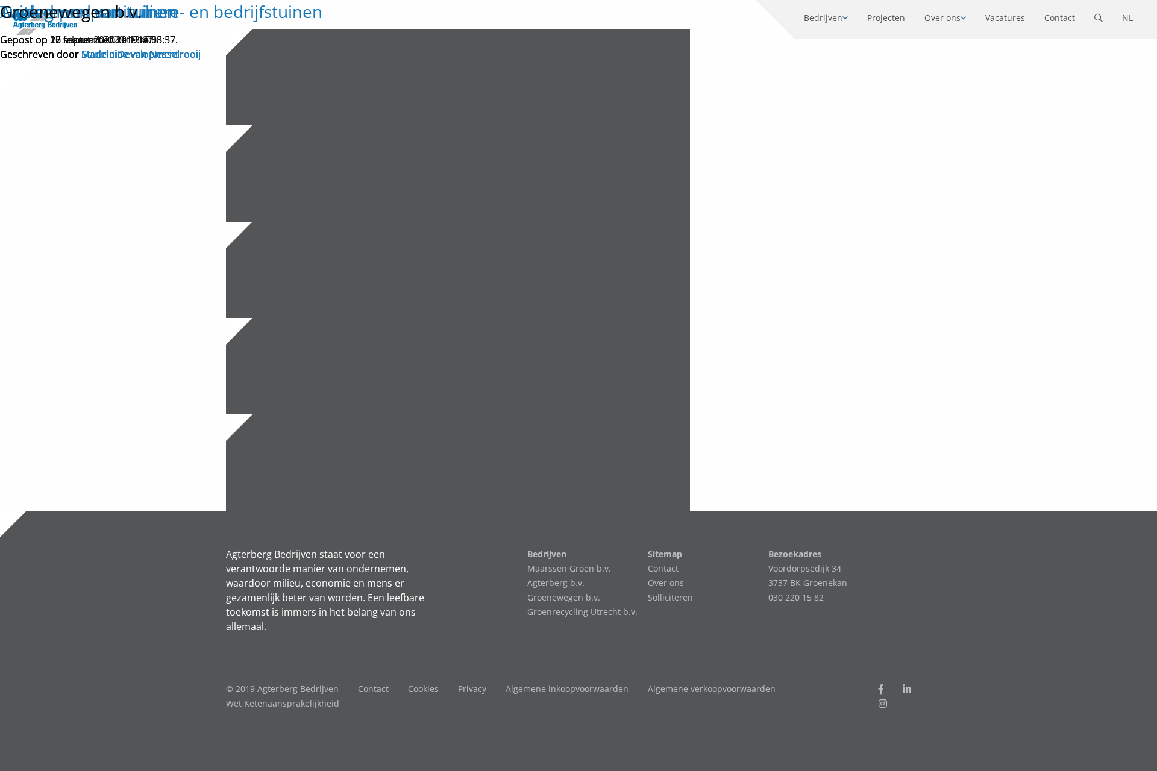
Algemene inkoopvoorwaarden (567, 689)
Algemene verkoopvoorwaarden (712, 689)
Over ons (666, 582)
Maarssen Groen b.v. (569, 568)
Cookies (423, 689)
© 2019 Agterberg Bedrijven (282, 689)
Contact (663, 568)
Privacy (472, 689)
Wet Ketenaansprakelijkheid (282, 703)
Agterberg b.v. (556, 582)
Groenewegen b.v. (71, 11)
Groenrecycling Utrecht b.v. (582, 611)
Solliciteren (670, 597)
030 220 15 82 (796, 597)
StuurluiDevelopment (130, 54)
